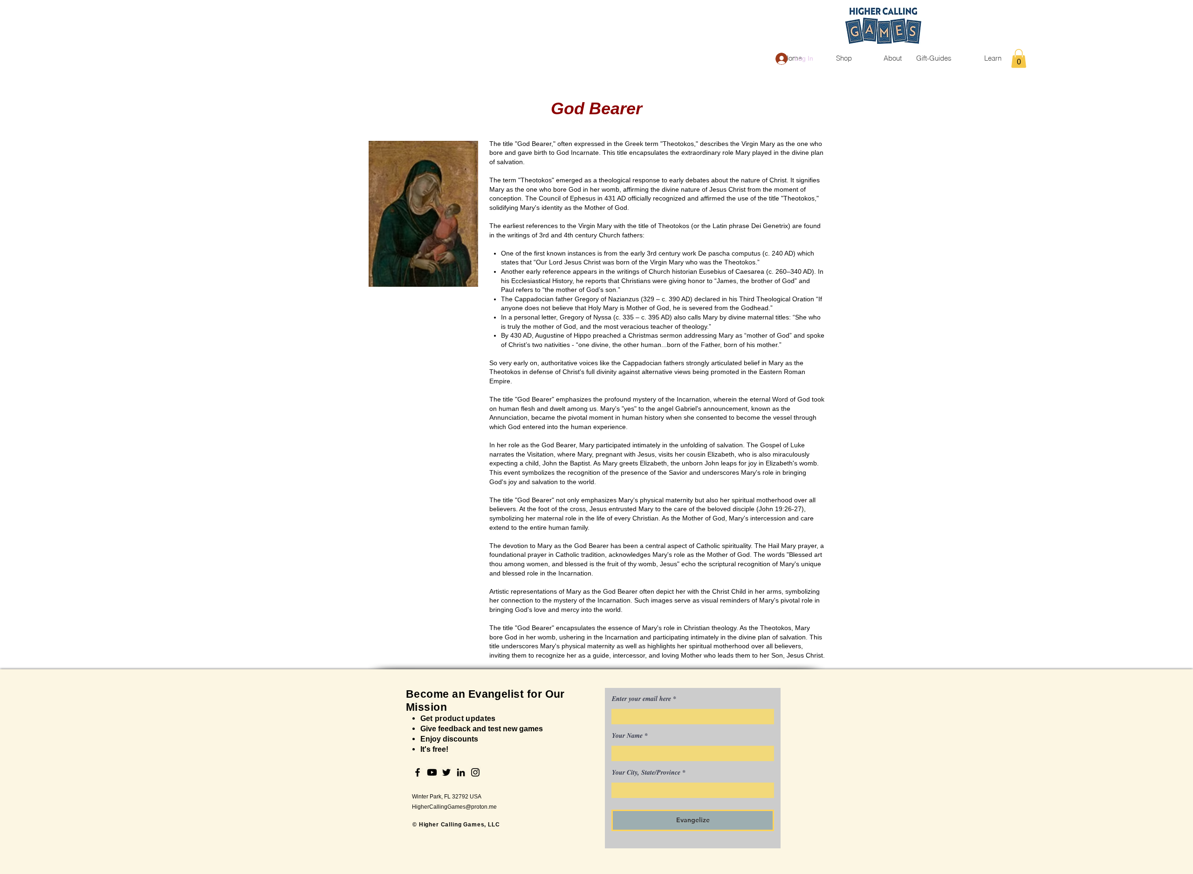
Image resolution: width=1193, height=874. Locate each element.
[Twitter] (446, 772)
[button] (1019, 58)
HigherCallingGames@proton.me (454, 807)
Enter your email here (641, 698)
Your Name (627, 735)
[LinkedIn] (460, 772)
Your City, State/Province (646, 772)
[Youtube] (432, 772)
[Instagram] (475, 772)
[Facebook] (417, 772)
